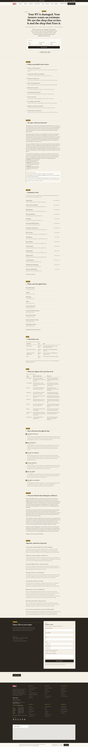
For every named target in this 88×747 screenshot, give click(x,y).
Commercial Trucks (48, 696)
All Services (31, 697)
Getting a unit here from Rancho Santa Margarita (34, 533)
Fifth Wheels (47, 691)
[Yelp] (68, 1)
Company (55, 3)
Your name (48, 628)
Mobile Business (64, 691)
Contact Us (63, 713)
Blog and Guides (48, 706)
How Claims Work (64, 709)
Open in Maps (16, 726)
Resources (47, 3)
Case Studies (47, 716)
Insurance (31, 3)
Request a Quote (71, 3)
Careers (30, 713)
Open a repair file (44, 47)
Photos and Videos (32, 714)
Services (20, 3)
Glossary (46, 713)
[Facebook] (72, 1)
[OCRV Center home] (15, 4)
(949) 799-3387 (63, 3)
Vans (45, 694)
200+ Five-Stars (20, 705)
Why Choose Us (31, 708)
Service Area (63, 694)
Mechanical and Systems (33, 694)
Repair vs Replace (64, 711)
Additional (30, 696)
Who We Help (37, 3)
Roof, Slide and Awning (33, 692)
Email (46, 637)
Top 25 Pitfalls (63, 708)
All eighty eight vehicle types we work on (33, 329)
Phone (48, 632)
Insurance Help (63, 706)
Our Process (31, 709)
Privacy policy (36, 745)
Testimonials (31, 716)
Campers (46, 689)
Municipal (63, 692)
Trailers (46, 692)
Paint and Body (31, 689)
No (50, 651)
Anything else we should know (50, 653)
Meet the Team (31, 711)
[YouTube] (64, 1)
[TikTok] (70, 1)
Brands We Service (48, 714)
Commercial (63, 689)
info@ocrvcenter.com (16, 703)
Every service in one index (30, 274)
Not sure (54, 651)
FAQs (46, 709)
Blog (52, 3)
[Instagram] (74, 1)
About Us (30, 706)
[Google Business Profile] (66, 1)
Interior (30, 691)
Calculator (46, 711)
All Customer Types (64, 696)
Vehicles (25, 3)
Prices (43, 3)
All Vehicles (47, 697)
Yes (47, 651)
